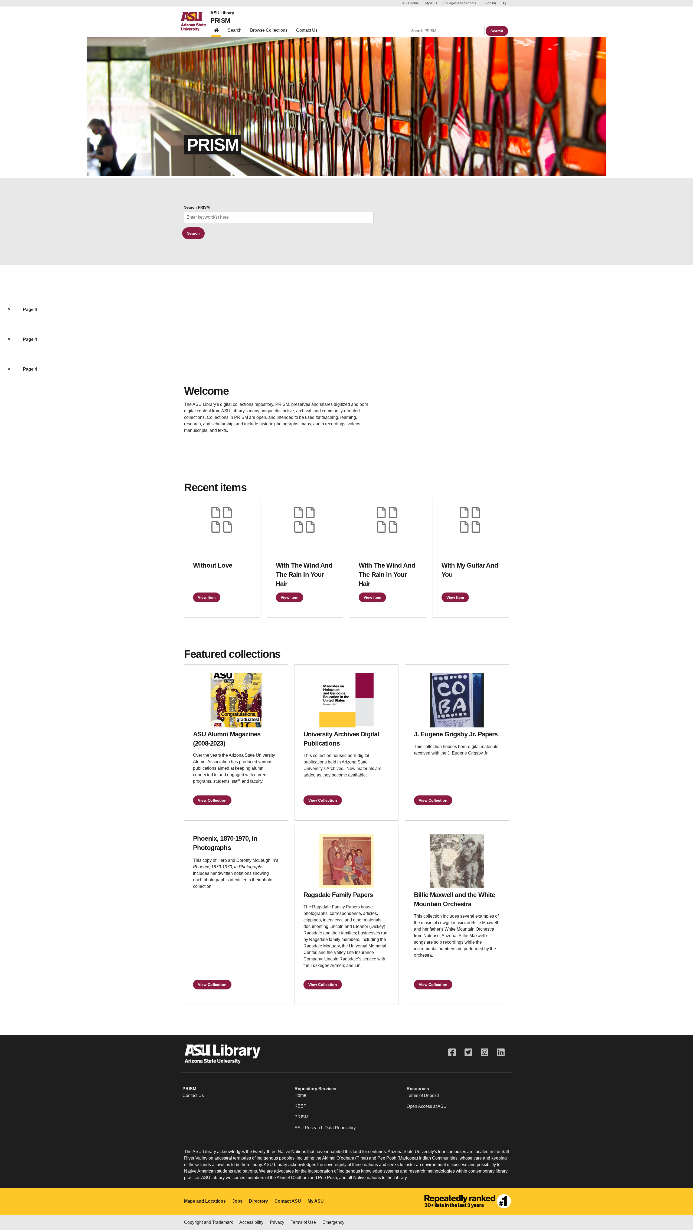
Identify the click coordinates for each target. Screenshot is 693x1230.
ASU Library (222, 13)
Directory (258, 1201)
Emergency (333, 1222)
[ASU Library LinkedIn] (501, 1052)
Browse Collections (268, 30)
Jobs (237, 1201)
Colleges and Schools (459, 3)
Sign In (490, 3)
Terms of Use (303, 1222)
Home (300, 1095)
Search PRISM (197, 207)
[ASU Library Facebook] (452, 1052)
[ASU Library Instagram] (484, 1052)
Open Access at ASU (427, 1106)
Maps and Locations (205, 1201)
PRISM (220, 20)
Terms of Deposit (423, 1095)
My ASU (431, 3)
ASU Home (410, 3)
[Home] (195, 22)
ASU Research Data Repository (325, 1127)
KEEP (300, 1106)
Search (234, 30)
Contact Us (307, 30)
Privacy (277, 1222)
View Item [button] (206, 597)
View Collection (212, 800)
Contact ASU (287, 1201)
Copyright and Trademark (208, 1222)
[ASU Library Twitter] (468, 1052)
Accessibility (251, 1222)
